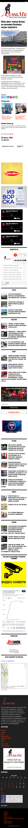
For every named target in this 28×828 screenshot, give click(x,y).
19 (8, 785)
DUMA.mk (6, 285)
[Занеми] (22, 400)
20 (12, 785)
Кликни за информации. (8, 661)
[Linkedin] (8, 97)
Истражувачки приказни (6, 738)
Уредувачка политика (8, 817)
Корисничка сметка (14, 412)
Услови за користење (8, 823)
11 (5, 783)
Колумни (3, 740)
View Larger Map (4, 689)
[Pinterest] (11, 97)
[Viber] (13, 97)
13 (12, 783)
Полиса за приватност (8, 821)
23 (23, 785)
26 (9, 787)
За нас (5, 811)
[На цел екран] (25, 400)
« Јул (2, 793)
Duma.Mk (2, 285)
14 (16, 783)
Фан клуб (3, 730)
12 (8, 783)
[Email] (16, 97)
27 (12, 787)
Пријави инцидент (5, 746)
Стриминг (3, 732)
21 (16, 785)
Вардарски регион (5, 736)
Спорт (2, 742)
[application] (14, 394)
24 (1, 787)
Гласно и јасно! (4, 744)
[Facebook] (2, 97)
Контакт (5, 815)
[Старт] (3, 400)
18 (5, 785)
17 (1, 785)
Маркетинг (6, 813)
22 (20, 785)
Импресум (6, 814)
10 (1, 783)
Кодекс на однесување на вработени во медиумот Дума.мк (14, 819)
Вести (2, 734)
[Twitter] (5, 97)
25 (5, 787)
